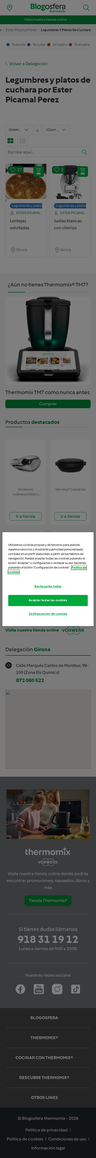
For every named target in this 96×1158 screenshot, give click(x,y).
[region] (48, 579)
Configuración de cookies (48, 614)
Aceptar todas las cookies (48, 600)
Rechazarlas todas (48, 586)
